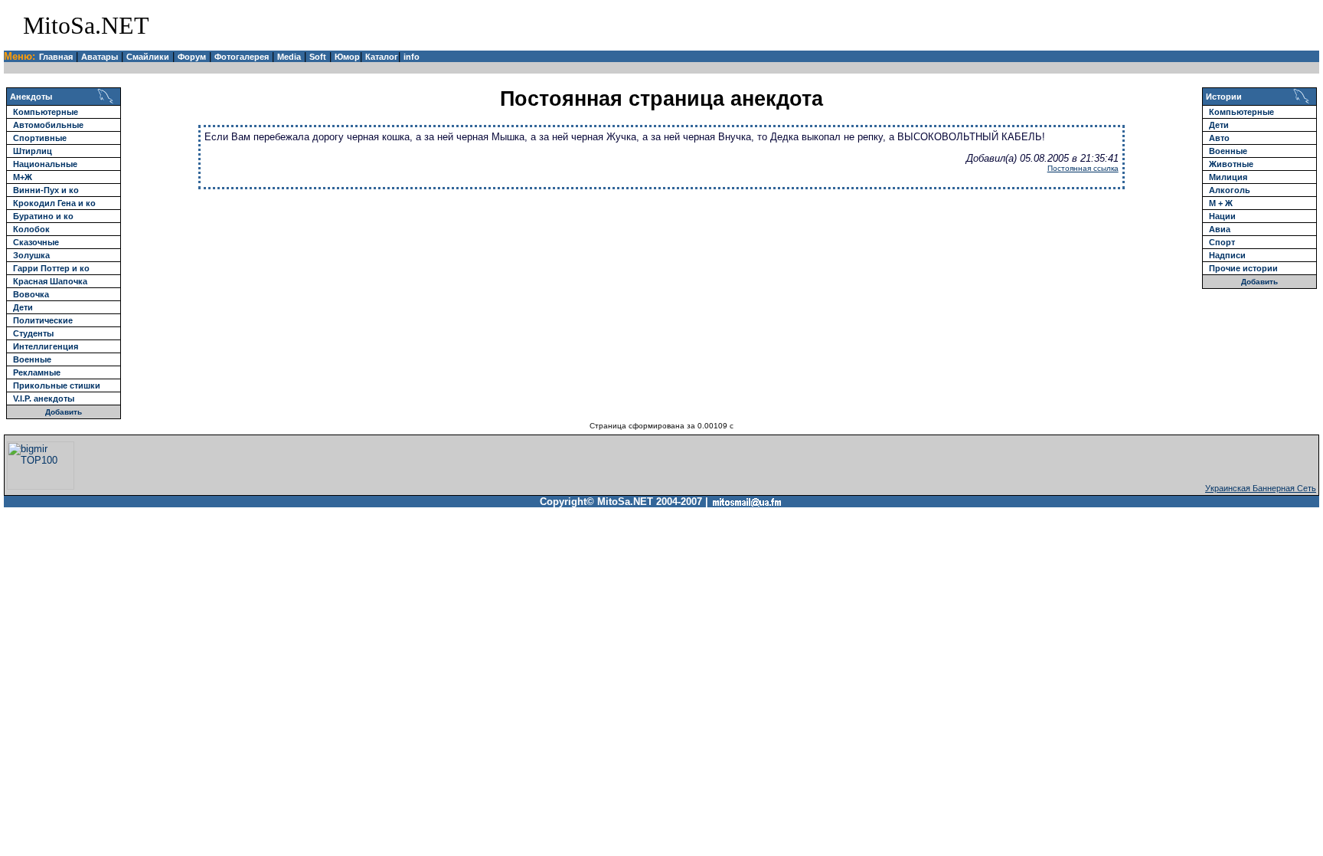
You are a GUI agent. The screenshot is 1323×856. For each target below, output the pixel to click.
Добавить (63, 412)
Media (289, 56)
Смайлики (147, 56)
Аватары (99, 56)
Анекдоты (31, 96)
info (411, 56)
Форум (192, 56)
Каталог (381, 56)
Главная (56, 56)
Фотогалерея (241, 56)
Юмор (347, 56)
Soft (317, 56)
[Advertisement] (1138, 25)
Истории (1224, 96)
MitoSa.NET (86, 25)
